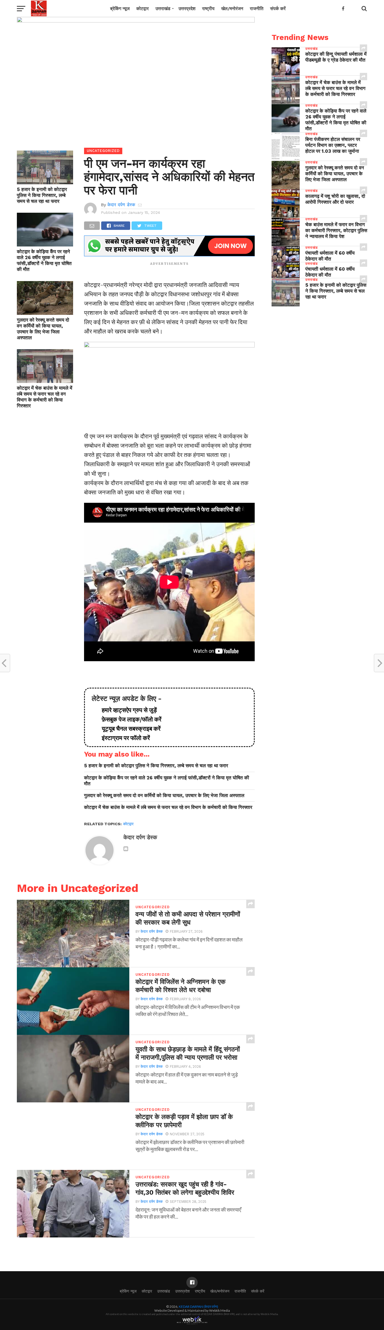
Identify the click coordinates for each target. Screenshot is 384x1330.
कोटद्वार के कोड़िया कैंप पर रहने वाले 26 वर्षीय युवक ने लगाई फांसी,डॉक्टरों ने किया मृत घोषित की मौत (44, 260)
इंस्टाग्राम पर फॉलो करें (123, 738)
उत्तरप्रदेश (187, 8)
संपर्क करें (278, 8)
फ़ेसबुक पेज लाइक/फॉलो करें (128, 719)
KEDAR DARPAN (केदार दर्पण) (198, 1306)
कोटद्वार (142, 8)
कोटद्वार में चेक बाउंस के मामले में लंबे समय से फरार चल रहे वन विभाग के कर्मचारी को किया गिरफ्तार (44, 397)
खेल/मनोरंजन (232, 8)
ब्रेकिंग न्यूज (120, 8)
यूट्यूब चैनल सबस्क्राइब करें (128, 728)
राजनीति (256, 8)
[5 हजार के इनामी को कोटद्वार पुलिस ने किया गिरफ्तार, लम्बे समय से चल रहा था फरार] (45, 182)
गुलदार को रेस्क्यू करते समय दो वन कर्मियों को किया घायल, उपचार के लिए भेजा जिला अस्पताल (43, 328)
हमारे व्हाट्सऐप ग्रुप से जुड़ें (126, 710)
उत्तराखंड (162, 8)
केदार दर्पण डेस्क (121, 204)
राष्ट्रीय (208, 8)
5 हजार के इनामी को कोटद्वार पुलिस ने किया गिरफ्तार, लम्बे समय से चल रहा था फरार (42, 195)
